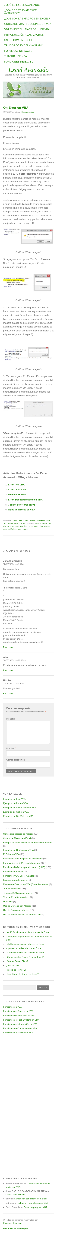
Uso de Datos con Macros (16, 910)
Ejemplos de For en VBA (15, 803)
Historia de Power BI (16, 970)
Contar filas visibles (15, 1194)
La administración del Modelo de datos (25, 952)
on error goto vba (35, 526)
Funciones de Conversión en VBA (20, 1028)
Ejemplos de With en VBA (16, 812)
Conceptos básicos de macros (18, 834)
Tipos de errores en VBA (21, 509)
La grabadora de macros (15, 880)
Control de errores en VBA (22, 504)
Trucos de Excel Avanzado (23, 45)
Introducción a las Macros (24, 34)
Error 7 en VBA (16, 484)
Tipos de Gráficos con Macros (18, 893)
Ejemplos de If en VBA (14, 799)
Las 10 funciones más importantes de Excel (27, 932)
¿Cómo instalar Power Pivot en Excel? (25, 957)
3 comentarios (28, 112)
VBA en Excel (13, 29)
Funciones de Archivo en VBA (18, 1032)
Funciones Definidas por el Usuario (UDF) (24, 867)
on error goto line (19, 526)
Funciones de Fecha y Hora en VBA (21, 1020)
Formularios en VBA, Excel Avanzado (21, 863)
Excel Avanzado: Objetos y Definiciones (23, 858)
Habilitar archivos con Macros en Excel (25, 944)
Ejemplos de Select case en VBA (19, 807)
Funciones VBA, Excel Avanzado (19, 875)
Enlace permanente (19, 529)
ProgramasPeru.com (12, 1223)
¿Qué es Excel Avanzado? (22, 5)
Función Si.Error (17, 494)
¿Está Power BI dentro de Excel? (22, 974)
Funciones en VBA (38, 24)
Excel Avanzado (28, 69)
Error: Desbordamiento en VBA (25, 499)
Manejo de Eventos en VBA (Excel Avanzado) (25, 884)
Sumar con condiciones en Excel (30, 1198)
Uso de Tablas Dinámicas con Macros (22, 914)
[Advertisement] (28, 1072)
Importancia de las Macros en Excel (23, 948)
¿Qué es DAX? (13, 965)
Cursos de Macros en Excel (17, 838)
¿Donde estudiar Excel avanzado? (21, 12)
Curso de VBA (14, 24)
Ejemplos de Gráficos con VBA (18, 850)
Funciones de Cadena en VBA (18, 1011)
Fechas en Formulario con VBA (32, 1203)
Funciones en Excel (13, 871)
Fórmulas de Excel (18, 51)
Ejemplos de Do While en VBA (18, 816)
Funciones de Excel (18, 61)
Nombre (11, 748)
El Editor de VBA (11, 854)
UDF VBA (44, 29)
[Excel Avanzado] (28, 96)
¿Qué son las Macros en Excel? (27, 18)
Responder (8, 647)
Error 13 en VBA (17, 489)
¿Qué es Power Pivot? (17, 961)
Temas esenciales (20, 520)
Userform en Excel (18, 40)
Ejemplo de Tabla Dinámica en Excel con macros (27, 842)
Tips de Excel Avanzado (39, 520)
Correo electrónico (16, 759)
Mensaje (11, 718)
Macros (30, 29)
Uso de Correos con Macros (17, 906)
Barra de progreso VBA (35, 1207)
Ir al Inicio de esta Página (15, 1228)
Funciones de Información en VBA (20, 1024)
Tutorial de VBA (15, 56)
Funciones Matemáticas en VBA (19, 1015)
